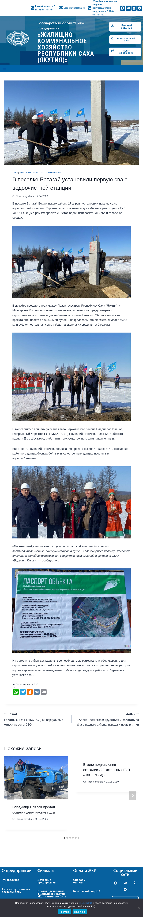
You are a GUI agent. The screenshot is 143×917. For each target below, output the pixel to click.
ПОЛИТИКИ (85, 902)
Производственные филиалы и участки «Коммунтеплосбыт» (51, 894)
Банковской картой (86, 891)
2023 (15, 172)
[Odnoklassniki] (134, 8)
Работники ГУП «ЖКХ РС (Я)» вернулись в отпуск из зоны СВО (33, 719)
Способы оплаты (79, 881)
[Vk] (128, 8)
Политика (79, 911)
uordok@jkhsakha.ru (74, 7)
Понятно (64, 911)
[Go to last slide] (10, 795)
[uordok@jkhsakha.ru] (61, 8)
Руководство (11, 880)
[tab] (64, 838)
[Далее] (132, 795)
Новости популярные (47, 172)
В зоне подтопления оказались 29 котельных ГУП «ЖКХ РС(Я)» (106, 770)
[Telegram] (139, 8)
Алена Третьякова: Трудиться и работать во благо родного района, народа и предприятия (108, 719)
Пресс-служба (24, 196)
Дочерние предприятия (46, 881)
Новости (25, 172)
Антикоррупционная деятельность (16, 890)
